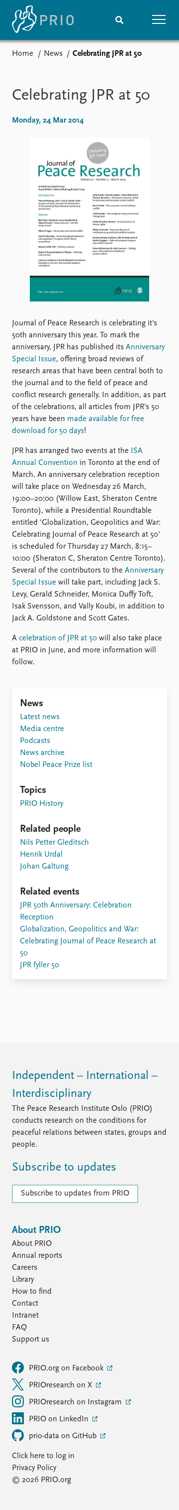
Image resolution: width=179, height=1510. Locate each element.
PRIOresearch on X (61, 1385)
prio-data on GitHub (63, 1436)
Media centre (42, 729)
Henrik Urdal (41, 855)
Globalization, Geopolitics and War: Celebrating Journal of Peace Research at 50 (88, 941)
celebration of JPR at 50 (58, 638)
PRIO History (41, 804)
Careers (24, 1268)
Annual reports (37, 1256)
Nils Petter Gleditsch (54, 843)
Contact (25, 1304)
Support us (30, 1340)
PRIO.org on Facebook (67, 1368)
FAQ (19, 1328)
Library (23, 1280)
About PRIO (32, 1244)
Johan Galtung (44, 867)
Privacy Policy (34, 1468)
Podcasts (35, 741)
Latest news (40, 717)
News (53, 54)
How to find (32, 1292)
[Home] (43, 20)
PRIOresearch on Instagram (76, 1402)
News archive (42, 753)
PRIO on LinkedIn (59, 1419)
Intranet (25, 1316)
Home (22, 54)
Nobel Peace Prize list (56, 765)
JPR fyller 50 (39, 965)
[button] (159, 20)
